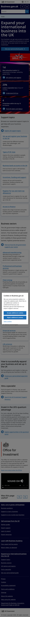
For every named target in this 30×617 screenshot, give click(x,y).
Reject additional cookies (15, 317)
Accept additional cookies (15, 313)
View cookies (8, 321)
